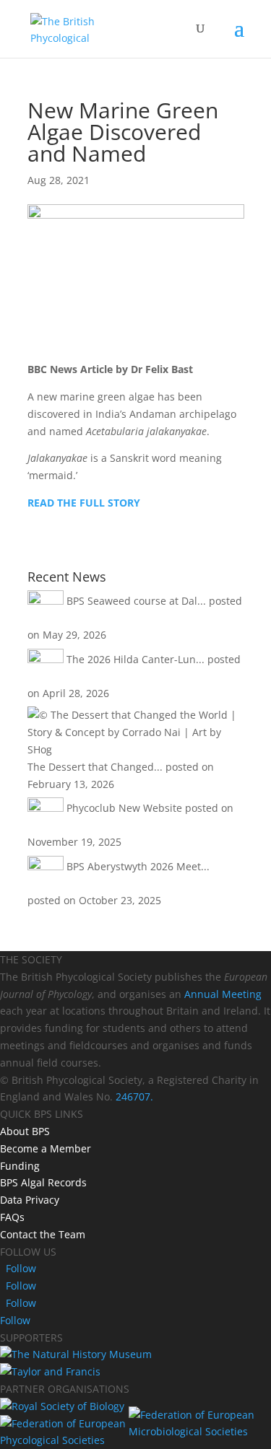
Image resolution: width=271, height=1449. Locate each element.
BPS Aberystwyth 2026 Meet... (138, 866)
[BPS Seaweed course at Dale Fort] (45, 601)
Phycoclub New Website (124, 808)
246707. (134, 1096)
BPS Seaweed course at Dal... (136, 601)
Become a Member (45, 1148)
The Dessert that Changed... (95, 767)
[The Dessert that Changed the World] (135, 749)
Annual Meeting (223, 994)
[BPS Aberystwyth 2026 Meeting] (45, 866)
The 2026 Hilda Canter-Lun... (135, 659)
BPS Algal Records (43, 1182)
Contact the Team (42, 1234)
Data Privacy (29, 1200)
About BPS (25, 1131)
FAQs (12, 1217)
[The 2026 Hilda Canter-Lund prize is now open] (45, 659)
